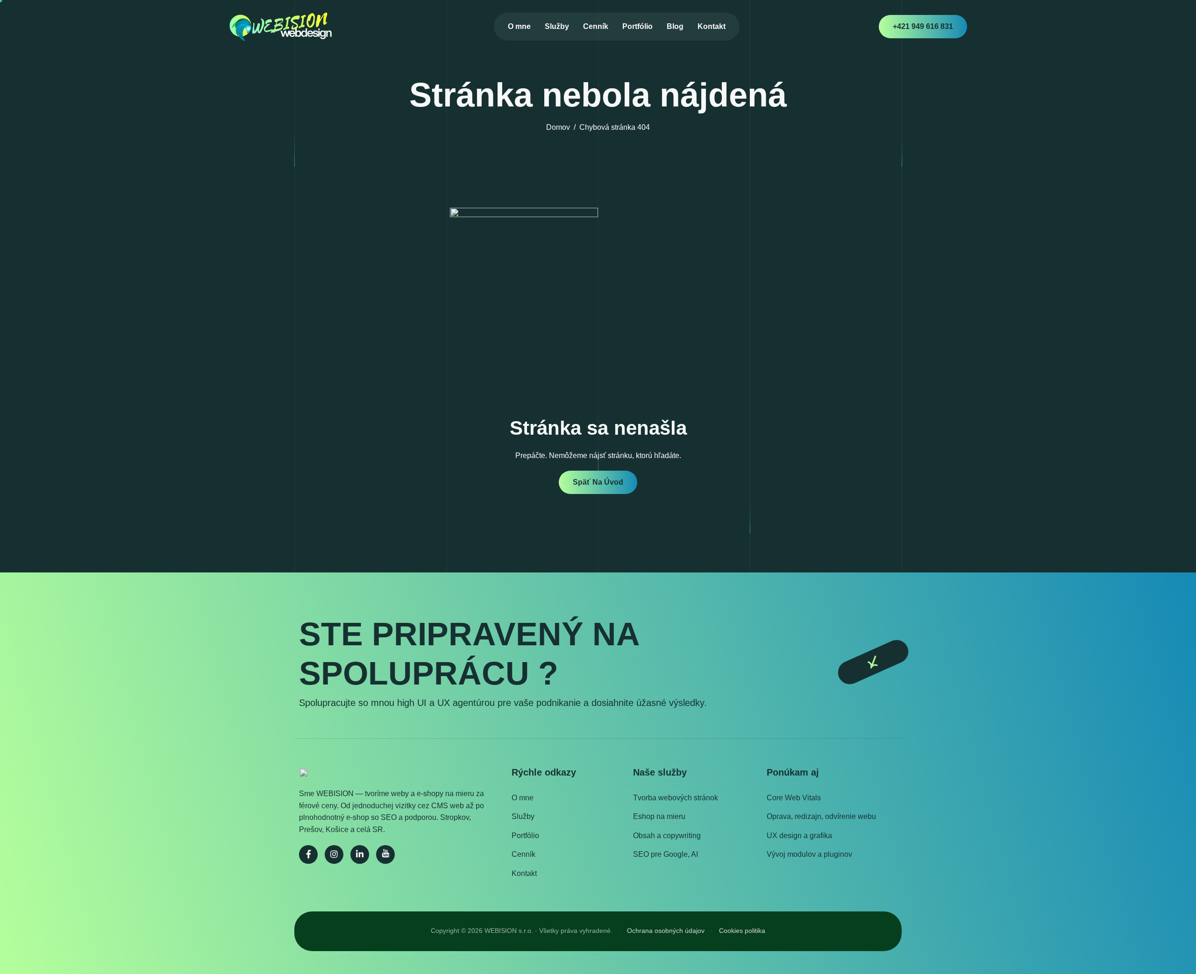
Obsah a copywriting (667, 836)
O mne (519, 26)
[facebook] (308, 854)
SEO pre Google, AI (665, 854)
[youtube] (385, 854)
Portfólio (637, 26)
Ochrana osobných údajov (666, 930)
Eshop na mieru (659, 816)
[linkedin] (359, 854)
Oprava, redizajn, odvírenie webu (821, 816)
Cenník (595, 26)
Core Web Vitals (794, 798)
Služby (557, 26)
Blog (675, 26)
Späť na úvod (598, 482)
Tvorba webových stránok (675, 798)
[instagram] (334, 854)
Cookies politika (742, 930)
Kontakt (712, 26)
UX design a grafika (799, 836)
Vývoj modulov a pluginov (809, 854)
